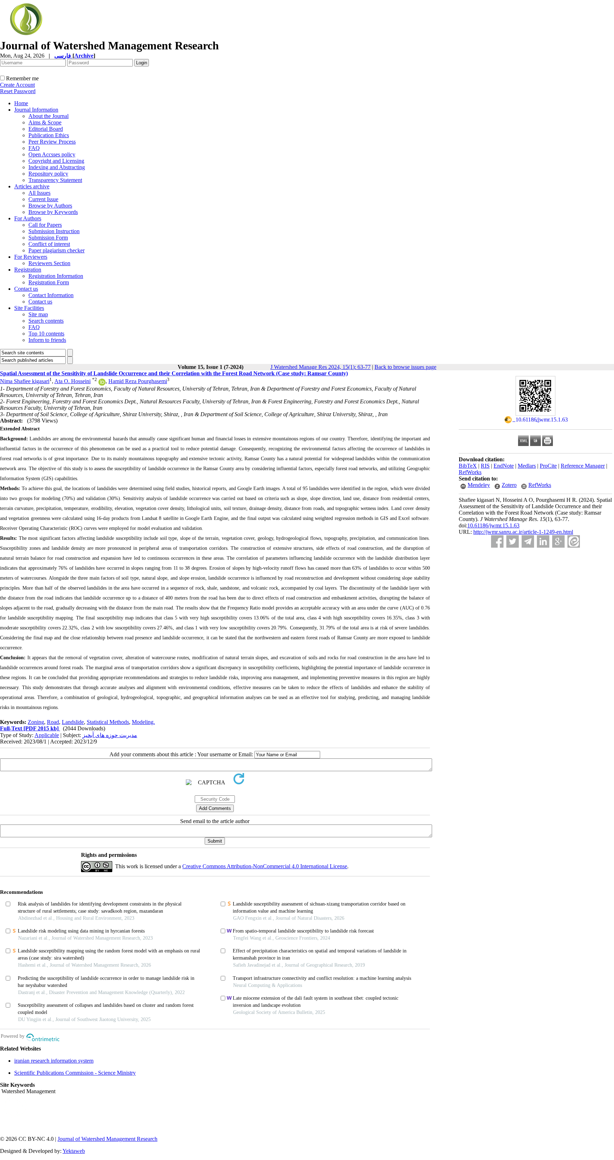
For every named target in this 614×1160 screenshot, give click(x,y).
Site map (38, 314)
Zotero (509, 485)
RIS (485, 466)
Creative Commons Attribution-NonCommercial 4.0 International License (264, 866)
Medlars (527, 466)
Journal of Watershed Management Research (107, 1139)
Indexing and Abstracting (56, 167)
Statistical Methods (108, 722)
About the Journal (48, 116)
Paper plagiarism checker (56, 250)
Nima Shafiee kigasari (24, 381)
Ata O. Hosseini (72, 381)
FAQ (34, 148)
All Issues (39, 193)
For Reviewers (30, 257)
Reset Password (18, 91)
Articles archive (31, 186)
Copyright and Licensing (56, 161)
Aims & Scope (44, 122)
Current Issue (43, 199)
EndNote (504, 466)
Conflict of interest (49, 244)
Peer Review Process (52, 142)
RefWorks (470, 472)
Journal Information (36, 110)
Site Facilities (29, 308)
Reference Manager (583, 466)
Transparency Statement (55, 180)
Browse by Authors (50, 206)
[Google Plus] (558, 541)
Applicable (46, 735)
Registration (27, 270)
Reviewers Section (49, 263)
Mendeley (479, 485)
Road (53, 722)
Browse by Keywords (53, 212)
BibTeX (468, 466)
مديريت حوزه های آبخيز (109, 735)
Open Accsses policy (51, 154)
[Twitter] (512, 541)
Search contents (46, 321)
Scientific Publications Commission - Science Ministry (75, 1073)
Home (21, 103)
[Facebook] (497, 541)
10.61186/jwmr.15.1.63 (493, 525)
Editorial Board (45, 129)
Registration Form (48, 282)
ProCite (548, 466)
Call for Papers (45, 225)
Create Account (17, 85)
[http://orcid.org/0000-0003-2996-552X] (102, 384)
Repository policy (48, 174)
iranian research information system (53, 1061)
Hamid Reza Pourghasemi (137, 381)
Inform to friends (47, 340)
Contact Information (51, 295)
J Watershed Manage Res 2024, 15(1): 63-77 (320, 367)
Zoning (36, 722)
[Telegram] (528, 541)
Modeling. (143, 722)
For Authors (27, 218)
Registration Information (55, 276)
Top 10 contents (46, 334)
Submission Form (48, 238)
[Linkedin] (543, 541)
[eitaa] (573, 541)
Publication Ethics (48, 135)
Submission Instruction (54, 231)
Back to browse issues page (405, 367)
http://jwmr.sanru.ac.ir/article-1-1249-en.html (523, 532)
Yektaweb (74, 1151)
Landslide (73, 722)
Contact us (26, 289)
